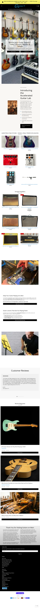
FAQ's (3, 576)
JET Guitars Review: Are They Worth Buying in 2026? (14, 446)
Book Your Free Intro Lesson (26, 126)
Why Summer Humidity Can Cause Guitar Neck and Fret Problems (17, 483)
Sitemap (3, 585)
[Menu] (1, 6)
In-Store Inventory (5, 563)
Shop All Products (5, 564)
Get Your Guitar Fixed (20, 303)
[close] (38, 2)
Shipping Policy (5, 584)
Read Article (20, 452)
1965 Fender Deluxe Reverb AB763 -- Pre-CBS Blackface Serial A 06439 (29, 207)
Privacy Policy (4, 579)
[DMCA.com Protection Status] (4, 589)
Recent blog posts (20, 403)
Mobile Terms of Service (6, 578)
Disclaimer (4, 575)
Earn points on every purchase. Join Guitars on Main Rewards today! (20, 9)
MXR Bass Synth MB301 (10, 184)
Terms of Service (5, 586)
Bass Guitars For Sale (6, 562)
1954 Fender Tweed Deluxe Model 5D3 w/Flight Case (10, 246)
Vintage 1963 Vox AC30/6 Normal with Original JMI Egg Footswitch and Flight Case (10, 228)
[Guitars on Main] (20, 6)
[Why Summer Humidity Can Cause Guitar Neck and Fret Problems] (20, 481)
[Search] (37, 6)
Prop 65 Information (6, 580)
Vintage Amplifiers (20, 191)
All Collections (5, 565)
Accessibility (4, 570)
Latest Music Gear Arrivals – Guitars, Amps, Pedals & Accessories (20, 133)
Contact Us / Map (5, 574)
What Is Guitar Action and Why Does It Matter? (12, 515)
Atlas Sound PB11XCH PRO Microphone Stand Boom (29, 184)
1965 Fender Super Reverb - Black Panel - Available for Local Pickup (29, 228)
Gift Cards (4, 558)
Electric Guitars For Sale (6, 559)
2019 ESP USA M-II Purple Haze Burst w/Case (10, 148)
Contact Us (26, 51)
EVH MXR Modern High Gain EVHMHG (10, 166)
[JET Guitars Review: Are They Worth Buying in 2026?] (20, 444)
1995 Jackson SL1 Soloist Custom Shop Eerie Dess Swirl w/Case (29, 149)
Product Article (4, 448)
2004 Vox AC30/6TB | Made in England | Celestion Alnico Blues (10, 207)
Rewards (3, 582)
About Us (4, 569)
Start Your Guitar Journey (20, 320)
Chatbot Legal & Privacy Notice (8, 573)
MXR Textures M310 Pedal (29, 166)
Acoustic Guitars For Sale (7, 561)
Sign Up (20, 553)
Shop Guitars (13, 51)
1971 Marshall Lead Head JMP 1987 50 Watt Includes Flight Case (29, 244)
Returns (3, 581)
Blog (3, 571)
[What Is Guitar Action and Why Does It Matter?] (20, 513)
